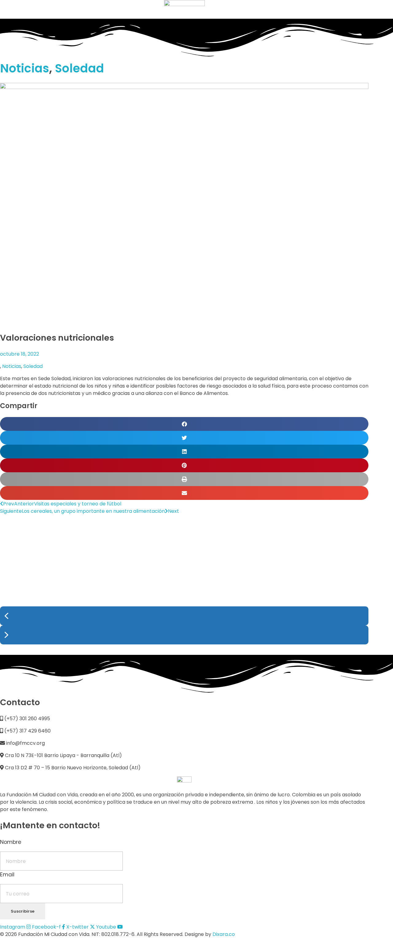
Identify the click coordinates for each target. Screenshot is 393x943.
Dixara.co (223, 934)
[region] (184, 585)
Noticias (24, 68)
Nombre (10, 842)
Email (7, 874)
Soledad (79, 68)
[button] (184, 424)
